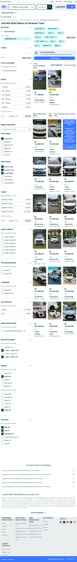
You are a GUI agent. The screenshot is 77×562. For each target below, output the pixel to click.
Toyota (4, 523)
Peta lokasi (10, 559)
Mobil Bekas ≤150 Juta (35, 528)
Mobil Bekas (15, 20)
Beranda (3, 20)
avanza (15, 17)
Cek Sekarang (54, 58)
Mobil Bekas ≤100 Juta (35, 525)
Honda (4, 529)
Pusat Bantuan (6, 549)
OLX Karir (45, 527)
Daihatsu (4, 526)
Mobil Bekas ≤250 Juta (35, 534)
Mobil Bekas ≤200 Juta (35, 531)
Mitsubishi (5, 535)
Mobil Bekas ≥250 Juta (35, 537)
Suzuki (4, 532)
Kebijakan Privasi (6, 552)
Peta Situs (45, 521)
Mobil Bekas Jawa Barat (22, 528)
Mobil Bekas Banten (21, 531)
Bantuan (4, 559)
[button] (5, 1)
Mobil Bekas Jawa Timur (22, 534)
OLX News (45, 530)
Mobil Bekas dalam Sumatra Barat (29, 20)
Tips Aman (5, 555)
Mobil (8, 20)
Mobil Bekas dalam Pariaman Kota (49, 20)
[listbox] (44, 28)
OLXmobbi (45, 524)
